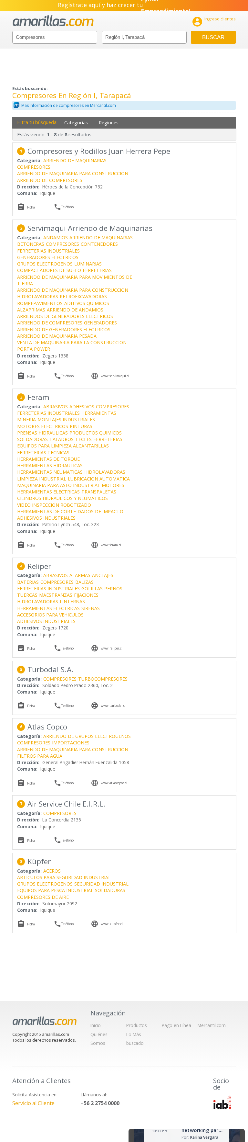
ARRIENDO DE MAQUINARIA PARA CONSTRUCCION (72, 173)
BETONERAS (30, 244)
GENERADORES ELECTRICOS (47, 257)
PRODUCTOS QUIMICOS (95, 433)
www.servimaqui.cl (115, 376)
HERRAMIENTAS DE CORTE (46, 511)
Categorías (76, 122)
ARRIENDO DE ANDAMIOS (75, 310)
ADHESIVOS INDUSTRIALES (46, 518)
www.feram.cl (111, 545)
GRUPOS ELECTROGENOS (45, 264)
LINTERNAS (72, 601)
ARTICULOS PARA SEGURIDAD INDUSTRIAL (64, 877)
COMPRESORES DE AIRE (43, 897)
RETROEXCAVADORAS (83, 296)
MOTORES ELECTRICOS (42, 426)
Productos (136, 1025)
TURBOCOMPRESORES (103, 679)
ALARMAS (79, 575)
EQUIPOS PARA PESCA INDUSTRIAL (55, 890)
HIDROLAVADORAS (37, 296)
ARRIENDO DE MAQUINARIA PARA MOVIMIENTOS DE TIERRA (74, 280)
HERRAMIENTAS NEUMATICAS (50, 472)
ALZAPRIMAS (31, 310)
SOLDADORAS (32, 439)
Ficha (31, 207)
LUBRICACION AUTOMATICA (99, 479)
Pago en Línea (176, 1025)
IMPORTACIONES (70, 743)
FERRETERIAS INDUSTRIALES (48, 251)
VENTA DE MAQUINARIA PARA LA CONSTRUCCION (72, 342)
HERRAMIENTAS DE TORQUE (48, 459)
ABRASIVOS (55, 406)
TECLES (83, 439)
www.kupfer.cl (112, 924)
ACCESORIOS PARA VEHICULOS (50, 615)
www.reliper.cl (111, 648)
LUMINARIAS (88, 264)
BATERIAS (28, 582)
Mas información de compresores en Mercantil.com (68, 105)
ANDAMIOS (55, 237)
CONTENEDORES (99, 244)
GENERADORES (100, 323)
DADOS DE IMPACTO (100, 511)
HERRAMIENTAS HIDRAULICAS (50, 465)
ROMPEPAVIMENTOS (40, 303)
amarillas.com (53, 21)
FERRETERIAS (97, 270)
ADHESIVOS (81, 406)
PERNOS (113, 588)
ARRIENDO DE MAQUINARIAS (75, 160)
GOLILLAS (92, 588)
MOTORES (113, 485)
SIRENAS (90, 608)
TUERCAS (27, 595)
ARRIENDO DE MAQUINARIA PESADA (57, 336)
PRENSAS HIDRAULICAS (42, 433)
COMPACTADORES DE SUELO (49, 270)
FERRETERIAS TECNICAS (43, 452)
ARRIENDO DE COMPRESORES (49, 180)
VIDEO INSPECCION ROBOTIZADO (54, 505)
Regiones (109, 122)
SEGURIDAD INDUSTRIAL (101, 884)
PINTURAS (81, 426)
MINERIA (26, 419)
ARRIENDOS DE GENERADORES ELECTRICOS (65, 316)
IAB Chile (222, 1102)
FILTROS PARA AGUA (39, 756)
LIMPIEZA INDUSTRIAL (41, 479)
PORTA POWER (33, 349)
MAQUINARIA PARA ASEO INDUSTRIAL (58, 485)
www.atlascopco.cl (114, 783)
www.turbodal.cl (113, 705)
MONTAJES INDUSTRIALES (66, 419)
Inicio (95, 1025)
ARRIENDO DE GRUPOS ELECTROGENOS (87, 736)
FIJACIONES (86, 595)
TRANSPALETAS (98, 492)
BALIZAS (84, 582)
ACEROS (52, 871)
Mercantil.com (212, 1025)
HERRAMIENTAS (98, 413)
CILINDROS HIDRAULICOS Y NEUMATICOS (62, 498)
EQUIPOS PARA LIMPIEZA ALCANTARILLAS (63, 446)
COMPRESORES (33, 167)
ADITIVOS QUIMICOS (86, 303)
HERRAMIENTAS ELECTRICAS (48, 492)
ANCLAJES (102, 575)
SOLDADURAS (110, 890)
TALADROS (61, 439)
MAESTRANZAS (55, 595)
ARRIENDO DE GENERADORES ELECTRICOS (63, 329)
